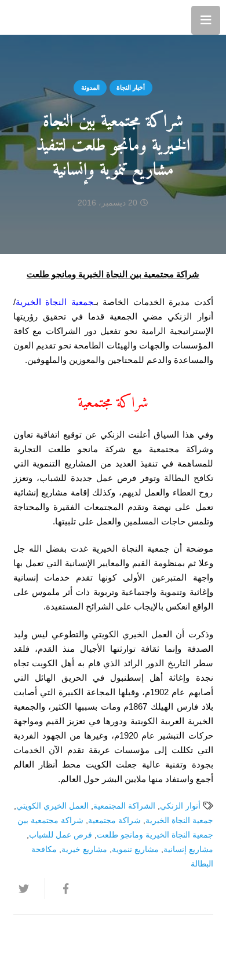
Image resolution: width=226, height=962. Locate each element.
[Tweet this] (29, 888)
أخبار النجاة (130, 87)
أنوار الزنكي (180, 806)
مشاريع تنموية (135, 849)
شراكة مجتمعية (114, 820)
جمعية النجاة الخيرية (55, 302)
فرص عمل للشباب (60, 835)
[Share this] (60, 888)
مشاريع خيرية (84, 849)
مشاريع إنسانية (188, 849)
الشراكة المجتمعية (124, 806)
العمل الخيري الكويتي (52, 806)
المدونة (90, 87)
